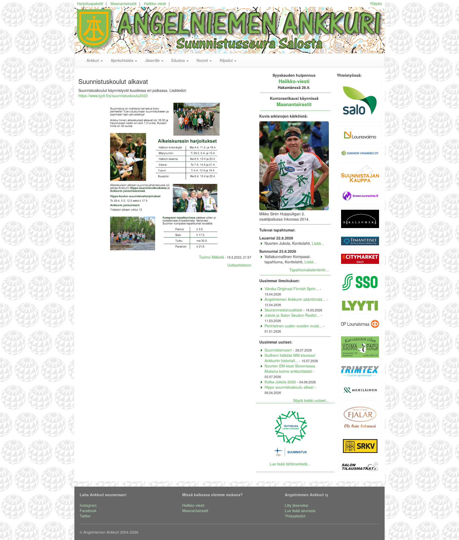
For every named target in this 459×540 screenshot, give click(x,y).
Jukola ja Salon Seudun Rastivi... (292, 315)
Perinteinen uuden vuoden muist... (293, 325)
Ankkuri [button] (93, 60)
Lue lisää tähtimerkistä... (290, 463)
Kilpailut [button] (227, 60)
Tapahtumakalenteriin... (309, 269)
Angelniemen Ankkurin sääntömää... (295, 299)
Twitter (85, 515)
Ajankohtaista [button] (122, 60)
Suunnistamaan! (278, 350)
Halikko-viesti (155, 3)
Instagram (88, 505)
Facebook (88, 510)
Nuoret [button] (203, 60)
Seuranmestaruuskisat (283, 309)
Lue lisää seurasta (300, 510)
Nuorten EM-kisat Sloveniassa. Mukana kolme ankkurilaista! (290, 368)
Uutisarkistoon (239, 265)
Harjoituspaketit (90, 3)
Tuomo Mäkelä (211, 257)
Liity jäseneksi (296, 505)
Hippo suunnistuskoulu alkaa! (289, 387)
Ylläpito (376, 3)
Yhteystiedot (295, 515)
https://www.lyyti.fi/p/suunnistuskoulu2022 (113, 95)
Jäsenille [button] (153, 60)
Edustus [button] (178, 60)
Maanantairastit (123, 3)
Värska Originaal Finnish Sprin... (292, 288)
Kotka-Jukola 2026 (280, 381)
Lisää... (318, 243)
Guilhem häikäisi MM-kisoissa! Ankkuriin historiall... (290, 358)
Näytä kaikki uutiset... (311, 400)
